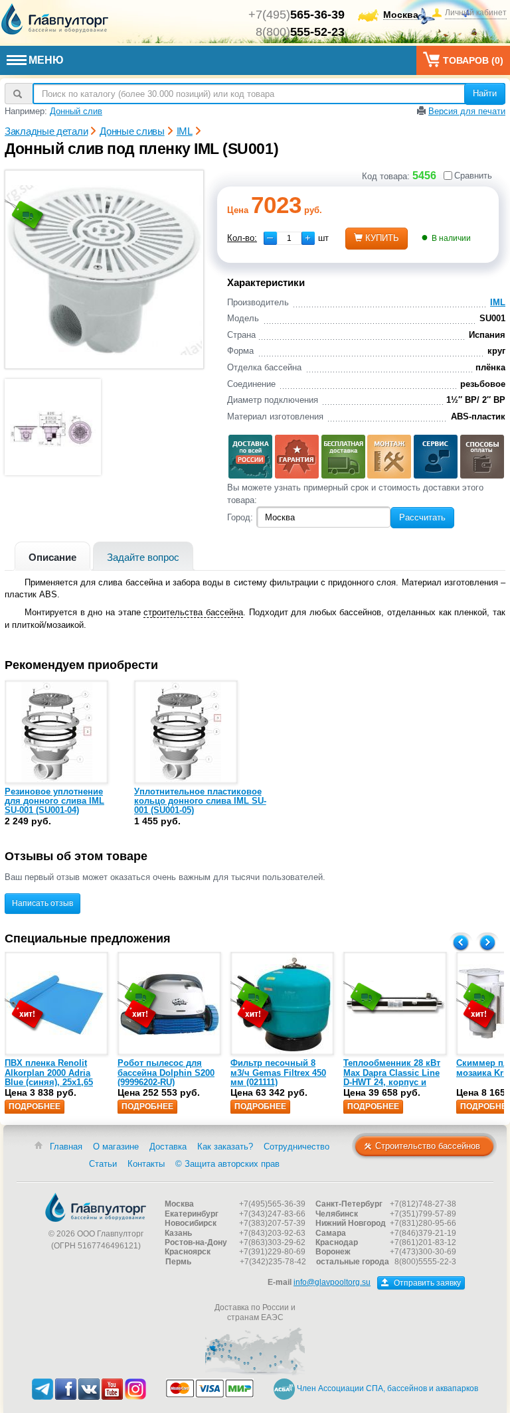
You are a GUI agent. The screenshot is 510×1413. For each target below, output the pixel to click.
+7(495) (296, 14)
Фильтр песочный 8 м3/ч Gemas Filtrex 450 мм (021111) (278, 1072)
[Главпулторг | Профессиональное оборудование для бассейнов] (55, 19)
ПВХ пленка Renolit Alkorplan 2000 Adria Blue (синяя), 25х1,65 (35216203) (49, 1077)
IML (497, 302)
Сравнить (473, 176)
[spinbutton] (289, 238)
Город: (240, 517)
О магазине (116, 1147)
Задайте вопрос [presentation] (143, 557)
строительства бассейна (193, 612)
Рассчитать (422, 517)
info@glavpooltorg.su (332, 1282)
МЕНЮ (46, 60)
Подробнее (34, 1106)
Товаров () (473, 60)
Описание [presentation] (52, 557)
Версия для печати (466, 111)
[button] (308, 238)
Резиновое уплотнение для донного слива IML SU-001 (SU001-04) (54, 801)
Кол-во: (242, 238)
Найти (485, 93)
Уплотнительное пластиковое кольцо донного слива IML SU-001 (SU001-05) (200, 801)
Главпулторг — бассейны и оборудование (95, 1207)
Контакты (146, 1164)
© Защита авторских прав (227, 1164)
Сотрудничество (296, 1147)
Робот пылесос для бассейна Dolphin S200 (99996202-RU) (166, 1072)
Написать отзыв (42, 903)
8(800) (300, 31)
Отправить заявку (426, 1283)
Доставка (168, 1147)
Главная (66, 1147)
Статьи (103, 1164)
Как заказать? (225, 1147)
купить (382, 238)
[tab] (52, 556)
